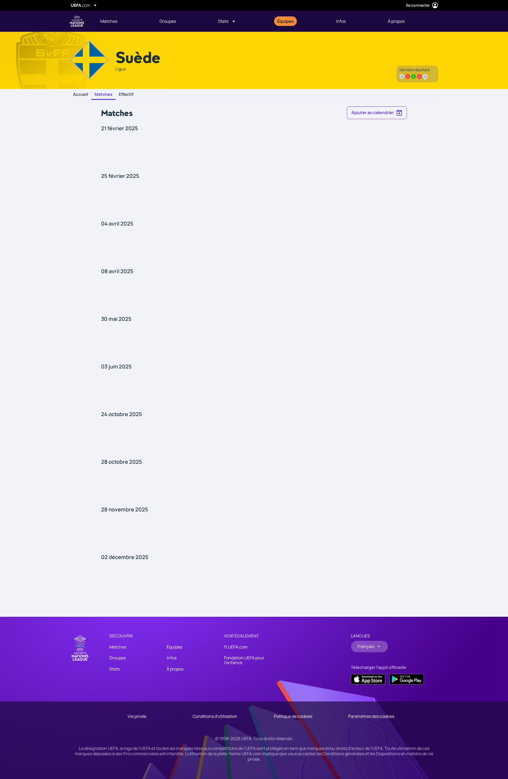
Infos (171, 658)
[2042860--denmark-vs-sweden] (254, 150)
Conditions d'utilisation (215, 716)
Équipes (174, 647)
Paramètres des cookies (371, 716)
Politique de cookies (293, 716)
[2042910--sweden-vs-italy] (254, 246)
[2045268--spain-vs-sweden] (254, 436)
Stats (114, 669)
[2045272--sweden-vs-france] (254, 579)
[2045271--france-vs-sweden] (254, 532)
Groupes (117, 658)
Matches (103, 94)
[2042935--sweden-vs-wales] (254, 293)
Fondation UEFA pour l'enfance (244, 660)
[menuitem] (123, 21)
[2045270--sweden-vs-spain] (254, 484)
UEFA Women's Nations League (77, 21)
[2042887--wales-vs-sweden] (254, 198)
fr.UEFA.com (236, 647)
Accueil (80, 94)
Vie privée (137, 716)
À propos (175, 669)
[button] (226, 21)
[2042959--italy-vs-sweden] (254, 341)
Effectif (126, 94)
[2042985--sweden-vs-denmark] (254, 389)
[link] (109, 21)
